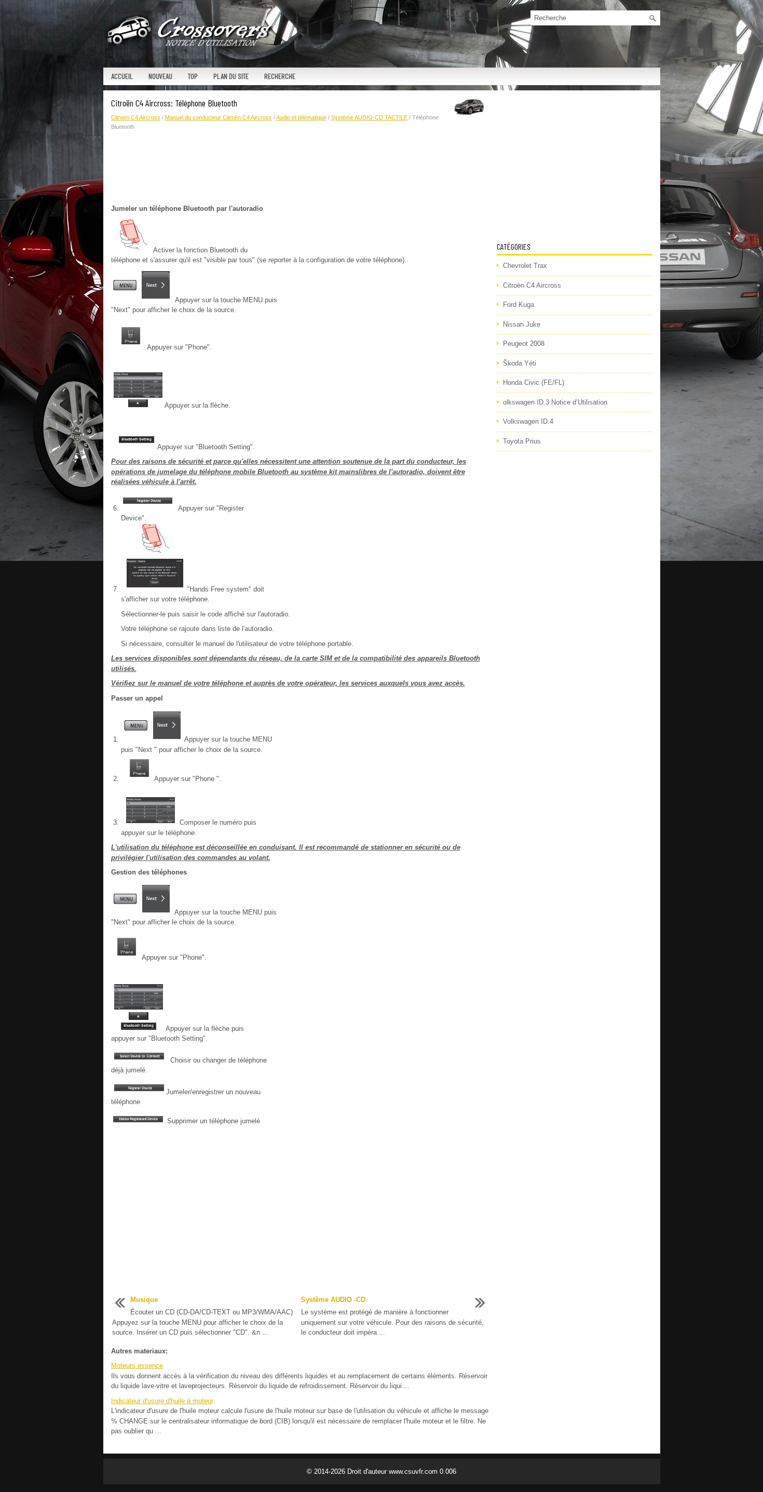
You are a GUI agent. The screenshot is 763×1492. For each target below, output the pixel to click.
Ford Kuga (518, 304)
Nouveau (160, 76)
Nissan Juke (521, 324)
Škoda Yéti (519, 363)
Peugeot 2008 (523, 343)
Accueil (122, 76)
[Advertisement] (300, 168)
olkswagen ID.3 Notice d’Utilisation (555, 402)
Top (193, 76)
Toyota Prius (522, 441)
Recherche (279, 76)
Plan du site (231, 76)
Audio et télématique (301, 117)
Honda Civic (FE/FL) (533, 382)
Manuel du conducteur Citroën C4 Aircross (218, 117)
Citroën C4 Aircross (135, 117)
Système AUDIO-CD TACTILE (369, 117)
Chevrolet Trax (525, 266)
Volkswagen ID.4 (528, 421)
